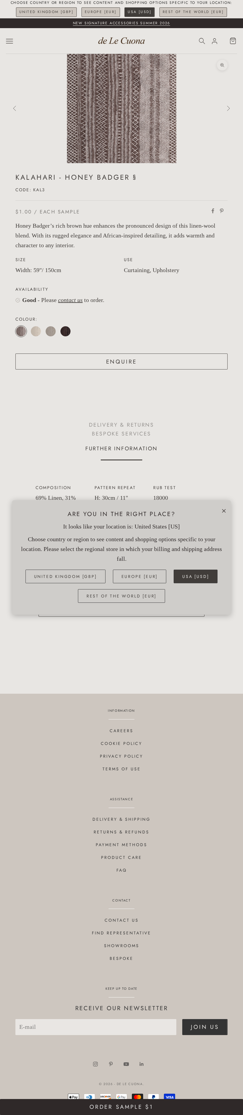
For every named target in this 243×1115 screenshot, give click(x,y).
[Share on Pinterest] (222, 211)
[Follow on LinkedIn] (142, 1064)
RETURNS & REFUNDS (121, 832)
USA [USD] (139, 12)
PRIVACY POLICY (121, 756)
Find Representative (121, 933)
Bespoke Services (121, 434)
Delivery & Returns (121, 425)
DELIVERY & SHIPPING (121, 819)
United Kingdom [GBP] (46, 12)
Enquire (121, 362)
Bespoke (121, 958)
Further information (121, 449)
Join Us (205, 1027)
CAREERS (121, 731)
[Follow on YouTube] (126, 1064)
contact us (70, 300)
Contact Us (122, 920)
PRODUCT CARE (121, 857)
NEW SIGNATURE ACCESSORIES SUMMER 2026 (121, 23)
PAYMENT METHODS (121, 845)
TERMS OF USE (122, 769)
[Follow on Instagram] (95, 1064)
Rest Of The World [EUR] (193, 12)
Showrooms (121, 946)
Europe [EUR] (101, 12)
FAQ (121, 870)
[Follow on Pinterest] (111, 1064)
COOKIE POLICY (121, 743)
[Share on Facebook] (213, 211)
